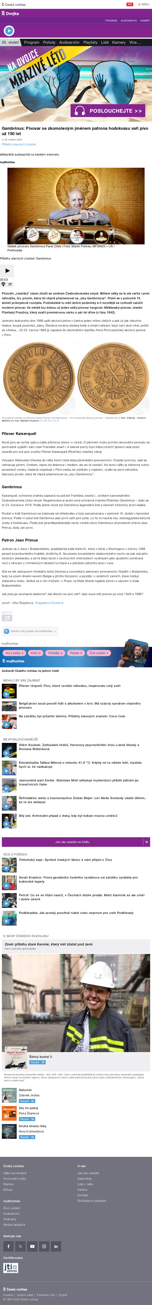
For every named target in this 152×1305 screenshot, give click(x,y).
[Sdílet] (10, 284)
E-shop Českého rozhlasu (26, 936)
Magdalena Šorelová (49, 603)
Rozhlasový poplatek (91, 1201)
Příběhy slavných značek (19, 144)
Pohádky (54, 653)
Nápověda (84, 1178)
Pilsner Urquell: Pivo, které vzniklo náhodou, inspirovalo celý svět (69, 686)
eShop (7, 1189)
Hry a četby (13, 653)
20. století (10, 42)
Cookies (8, 1295)
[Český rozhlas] (14, 4)
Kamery (145, 20)
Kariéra (82, 1189)
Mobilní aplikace (14, 1224)
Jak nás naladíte (88, 1173)
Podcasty (9, 1219)
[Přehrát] (7, 271)
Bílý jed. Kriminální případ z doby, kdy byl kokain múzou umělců (68, 816)
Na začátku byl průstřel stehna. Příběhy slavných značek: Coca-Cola (72, 716)
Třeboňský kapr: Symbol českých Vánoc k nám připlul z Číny (65, 860)
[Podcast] (3, 284)
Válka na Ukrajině (15, 1173)
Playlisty (90, 42)
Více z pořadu (15, 854)
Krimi (34, 653)
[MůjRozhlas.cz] (7, 162)
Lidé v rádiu (85, 1184)
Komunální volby (14, 1178)
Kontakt (82, 1195)
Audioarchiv (129, 20)
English (63, 1295)
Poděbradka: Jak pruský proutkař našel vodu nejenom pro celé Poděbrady (76, 913)
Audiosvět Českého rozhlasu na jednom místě (30, 670)
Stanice (8, 1184)
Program (111, 20)
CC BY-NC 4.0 (48, 420)
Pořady (49, 42)
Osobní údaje (25, 1295)
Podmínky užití (46, 1295)
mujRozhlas (9, 643)
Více (135, 42)
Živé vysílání (97, 653)
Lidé (105, 42)
